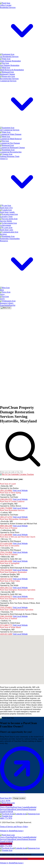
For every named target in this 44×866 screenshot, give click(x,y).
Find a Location (6, 805)
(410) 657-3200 (6, 634)
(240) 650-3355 (6, 499)
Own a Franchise (6, 807)
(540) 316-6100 (6, 616)
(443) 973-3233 (6, 579)
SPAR (10, 812)
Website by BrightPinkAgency (12, 831)
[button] (22, 656)
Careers (19, 809)
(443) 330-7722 (6, 588)
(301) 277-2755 (6, 517)
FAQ (6, 812)
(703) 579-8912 (6, 607)
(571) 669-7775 (6, 625)
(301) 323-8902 (6, 490)
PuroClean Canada (20, 807)
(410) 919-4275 (6, 596)
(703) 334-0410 (6, 570)
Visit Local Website (20, 490)
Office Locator (5, 5)
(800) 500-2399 (6, 526)
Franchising (4, 305)
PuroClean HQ (6, 798)
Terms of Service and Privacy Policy (14, 827)
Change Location (19, 798)
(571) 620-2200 (6, 543)
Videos (9, 809)
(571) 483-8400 (6, 535)
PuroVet (12, 305)
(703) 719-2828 (6, 552)
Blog (14, 809)
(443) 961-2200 (6, 561)
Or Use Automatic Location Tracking (19, 474)
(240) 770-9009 (6, 508)
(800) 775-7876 (6, 818)
